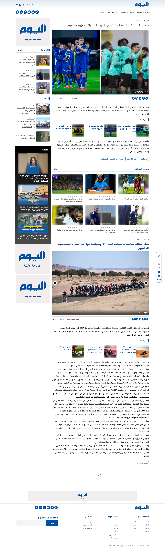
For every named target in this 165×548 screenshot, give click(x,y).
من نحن (89, 521)
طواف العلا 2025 (142, 463)
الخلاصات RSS (114, 538)
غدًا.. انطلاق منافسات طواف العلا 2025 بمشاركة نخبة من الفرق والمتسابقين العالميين (103, 245)
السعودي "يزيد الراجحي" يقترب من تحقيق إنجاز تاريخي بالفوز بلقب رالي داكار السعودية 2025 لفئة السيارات (127, 349)
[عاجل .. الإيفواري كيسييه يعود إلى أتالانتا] (100, 184)
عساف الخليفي (75, 319)
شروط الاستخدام (87, 528)
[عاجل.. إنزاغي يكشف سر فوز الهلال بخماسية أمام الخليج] (43, 88)
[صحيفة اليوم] (139, 4)
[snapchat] (33, 12)
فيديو (102, 12)
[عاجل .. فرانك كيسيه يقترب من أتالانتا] (67, 215)
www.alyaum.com (114, 545)
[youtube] (29, 12)
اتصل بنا (116, 528)
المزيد (55, 169)
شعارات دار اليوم (113, 534)
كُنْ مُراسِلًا (115, 521)
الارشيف (116, 525)
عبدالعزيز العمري (74, 98)
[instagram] (25, 12)
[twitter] (21, 12)
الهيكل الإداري (88, 525)
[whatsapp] (136, 98)
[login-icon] (20, 5)
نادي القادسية (131, 158)
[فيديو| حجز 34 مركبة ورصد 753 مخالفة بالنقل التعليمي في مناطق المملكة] (33, 194)
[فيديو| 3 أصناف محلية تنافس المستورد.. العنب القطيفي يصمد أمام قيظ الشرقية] (33, 223)
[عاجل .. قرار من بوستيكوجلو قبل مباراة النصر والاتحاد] (100, 215)
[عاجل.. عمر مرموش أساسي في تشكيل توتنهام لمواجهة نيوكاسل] (133, 215)
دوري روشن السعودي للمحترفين (112, 158)
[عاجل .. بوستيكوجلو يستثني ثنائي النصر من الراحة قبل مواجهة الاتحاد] (67, 184)
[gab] (37, 12)
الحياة (132, 12)
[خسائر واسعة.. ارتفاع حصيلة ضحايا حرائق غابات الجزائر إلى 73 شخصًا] (43, 109)
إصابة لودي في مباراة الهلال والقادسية (96, 127)
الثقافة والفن (123, 12)
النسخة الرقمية (31, 4)
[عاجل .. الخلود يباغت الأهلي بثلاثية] (133, 184)
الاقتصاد (139, 12)
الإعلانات (116, 531)
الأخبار (147, 12)
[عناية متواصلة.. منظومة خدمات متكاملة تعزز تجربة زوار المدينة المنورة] (43, 123)
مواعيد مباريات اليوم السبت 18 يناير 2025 (62, 348)
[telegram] (140, 98)
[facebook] (17, 12)
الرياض (68, 319)
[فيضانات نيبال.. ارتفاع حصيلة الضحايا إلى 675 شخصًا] (43, 136)
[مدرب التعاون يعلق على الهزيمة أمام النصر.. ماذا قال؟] (43, 60)
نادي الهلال (143, 158)
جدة (67, 98)
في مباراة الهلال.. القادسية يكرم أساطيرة (63, 127)
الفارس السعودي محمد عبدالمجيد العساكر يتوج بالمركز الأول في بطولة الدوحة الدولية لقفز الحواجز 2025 (94, 349)
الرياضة (114, 12)
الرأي (108, 12)
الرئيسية (146, 21)
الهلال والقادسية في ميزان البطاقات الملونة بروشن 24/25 (126, 129)
